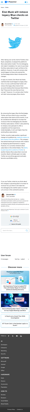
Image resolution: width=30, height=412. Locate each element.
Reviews (3, 395)
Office (2, 370)
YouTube (17, 336)
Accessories (4, 384)
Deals (2, 378)
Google (3, 367)
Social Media (4, 401)
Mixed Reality (4, 404)
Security (3, 354)
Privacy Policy (11, 409)
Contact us (20, 409)
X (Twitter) (12, 336)
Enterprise (4, 348)
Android (3, 364)
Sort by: (17, 259)
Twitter (7, 7)
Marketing (4, 351)
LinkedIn (21, 336)
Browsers (3, 398)
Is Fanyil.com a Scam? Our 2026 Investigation (15, 317)
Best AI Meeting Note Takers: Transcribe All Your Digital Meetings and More (15, 310)
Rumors (3, 381)
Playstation (4, 387)
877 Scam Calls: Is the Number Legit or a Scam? (15, 324)
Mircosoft (3, 361)
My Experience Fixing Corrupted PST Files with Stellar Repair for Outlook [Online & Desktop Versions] (15, 288)
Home (2, 7)
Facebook (8, 336)
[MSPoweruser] (11, 2)
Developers (4, 345)
